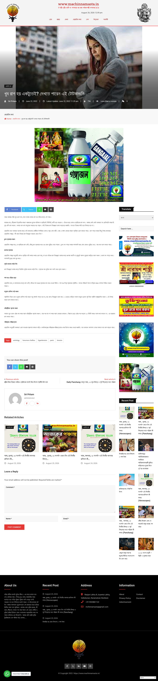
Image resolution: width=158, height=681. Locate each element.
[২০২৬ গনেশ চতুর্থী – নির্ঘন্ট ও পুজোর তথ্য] (146, 544)
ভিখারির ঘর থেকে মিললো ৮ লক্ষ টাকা (53, 622)
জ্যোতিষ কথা (77, 19)
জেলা (66, 19)
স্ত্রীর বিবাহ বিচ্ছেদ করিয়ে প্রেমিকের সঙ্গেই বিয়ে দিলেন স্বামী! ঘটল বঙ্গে (26, 382)
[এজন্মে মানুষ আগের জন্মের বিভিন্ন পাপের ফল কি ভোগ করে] (127, 544)
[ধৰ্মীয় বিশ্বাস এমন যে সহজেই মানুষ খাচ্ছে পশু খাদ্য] (146, 512)
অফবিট (105, 19)
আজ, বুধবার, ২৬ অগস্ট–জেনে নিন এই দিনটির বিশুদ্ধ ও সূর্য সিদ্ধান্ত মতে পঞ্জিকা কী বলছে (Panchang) (145, 428)
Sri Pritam (29, 394)
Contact (139, 594)
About (121, 594)
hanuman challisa (29, 340)
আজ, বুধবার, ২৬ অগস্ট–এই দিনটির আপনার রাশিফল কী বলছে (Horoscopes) (125, 428)
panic (52, 340)
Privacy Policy (125, 598)
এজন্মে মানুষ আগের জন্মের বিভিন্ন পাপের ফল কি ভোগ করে (126, 556)
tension (59, 340)
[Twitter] (15, 366)
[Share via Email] (45, 209)
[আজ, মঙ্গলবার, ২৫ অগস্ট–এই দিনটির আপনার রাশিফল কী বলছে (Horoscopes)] (146, 480)
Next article (109, 379)
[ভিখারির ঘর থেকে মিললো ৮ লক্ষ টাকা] (127, 445)
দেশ (87, 19)
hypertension (42, 340)
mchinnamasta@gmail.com (97, 607)
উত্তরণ (96, 19)
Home (8, 119)
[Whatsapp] (39, 209)
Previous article (12, 379)
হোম (50, 19)
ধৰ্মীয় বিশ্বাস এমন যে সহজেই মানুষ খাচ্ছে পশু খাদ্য (145, 524)
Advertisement (125, 602)
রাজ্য (58, 19)
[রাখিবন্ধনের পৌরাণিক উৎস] (127, 480)
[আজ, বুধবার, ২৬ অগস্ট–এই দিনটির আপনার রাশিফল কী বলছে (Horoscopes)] (127, 413)
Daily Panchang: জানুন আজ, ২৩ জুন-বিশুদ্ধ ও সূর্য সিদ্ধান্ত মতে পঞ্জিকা (91, 382)
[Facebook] (9, 366)
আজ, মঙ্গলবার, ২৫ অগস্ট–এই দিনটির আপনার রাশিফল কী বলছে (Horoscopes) (144, 495)
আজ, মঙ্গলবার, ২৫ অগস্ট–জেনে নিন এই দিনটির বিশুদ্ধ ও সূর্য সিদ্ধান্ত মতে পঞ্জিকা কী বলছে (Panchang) (126, 527)
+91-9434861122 (92, 602)
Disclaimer (140, 598)
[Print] (51, 209)
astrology (16, 340)
